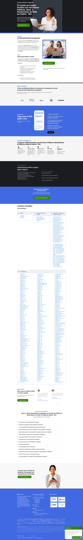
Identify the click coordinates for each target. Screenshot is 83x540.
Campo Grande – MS (23, 343)
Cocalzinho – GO (23, 360)
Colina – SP (22, 361)
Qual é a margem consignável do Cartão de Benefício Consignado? (32, 434)
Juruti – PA (39, 326)
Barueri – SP (22, 311)
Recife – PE (57, 293)
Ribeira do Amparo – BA (59, 296)
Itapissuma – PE (40, 310)
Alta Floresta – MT (23, 280)
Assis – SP (22, 302)
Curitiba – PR (22, 371)
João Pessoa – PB (41, 320)
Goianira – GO (40, 280)
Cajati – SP (22, 334)
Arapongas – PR (22, 295)
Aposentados (22, 215)
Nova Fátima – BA (40, 360)
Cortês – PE (22, 367)
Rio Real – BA (57, 303)
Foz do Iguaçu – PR (41, 276)
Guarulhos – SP (40, 288)
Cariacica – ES (22, 350)
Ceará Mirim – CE (23, 358)
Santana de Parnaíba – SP (59, 318)
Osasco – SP (40, 367)
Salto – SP (57, 309)
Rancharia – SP (57, 292)
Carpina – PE (22, 351)
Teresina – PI (57, 360)
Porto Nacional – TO (58, 285)
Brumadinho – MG (23, 325)
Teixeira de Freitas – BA (59, 359)
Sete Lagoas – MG (58, 345)
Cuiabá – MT (22, 370)
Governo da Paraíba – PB (57, 230)
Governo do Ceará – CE (57, 221)
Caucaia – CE (22, 354)
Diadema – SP (22, 376)
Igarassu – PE (40, 292)
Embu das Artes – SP (23, 378)
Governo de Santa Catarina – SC (58, 239)
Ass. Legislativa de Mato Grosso (58, 245)
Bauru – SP (22, 312)
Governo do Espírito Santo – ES (58, 223)
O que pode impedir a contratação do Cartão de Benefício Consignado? (33, 456)
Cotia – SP (22, 368)
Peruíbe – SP (40, 377)
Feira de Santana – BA (23, 379)
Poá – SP (56, 279)
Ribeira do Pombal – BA (59, 297)
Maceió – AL (40, 342)
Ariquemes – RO (22, 300)
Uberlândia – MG (58, 369)
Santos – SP (57, 321)
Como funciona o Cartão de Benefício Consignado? (29, 422)
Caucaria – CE (22, 355)
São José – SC (57, 327)
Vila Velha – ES (57, 379)
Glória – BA (39, 278)
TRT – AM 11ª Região (56, 263)
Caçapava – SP (22, 328)
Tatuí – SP (56, 355)
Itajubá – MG (40, 302)
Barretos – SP (22, 310)
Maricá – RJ (39, 346)
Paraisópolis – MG (41, 370)
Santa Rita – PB (57, 317)
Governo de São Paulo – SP (57, 240)
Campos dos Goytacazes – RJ (25, 345)
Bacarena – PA (22, 304)
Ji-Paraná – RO (40, 319)
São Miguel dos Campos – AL (60, 334)
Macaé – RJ (39, 338)
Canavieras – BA (23, 346)
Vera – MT (57, 376)
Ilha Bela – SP (40, 293)
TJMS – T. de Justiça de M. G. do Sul (59, 255)
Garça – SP (39, 277)
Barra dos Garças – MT (24, 308)
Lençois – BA (40, 329)
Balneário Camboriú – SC (24, 305)
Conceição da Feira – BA (24, 363)
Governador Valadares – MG (42, 284)
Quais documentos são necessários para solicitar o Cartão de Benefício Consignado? (35, 451)
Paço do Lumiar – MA (41, 368)
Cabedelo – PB (22, 326)
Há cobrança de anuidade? (24, 444)
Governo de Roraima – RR (57, 238)
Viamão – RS (57, 378)
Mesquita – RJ (40, 350)
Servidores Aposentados (41, 219)
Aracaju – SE (22, 292)
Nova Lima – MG (40, 362)
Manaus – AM (40, 344)
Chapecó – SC (22, 359)
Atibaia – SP (22, 303)
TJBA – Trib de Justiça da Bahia (58, 252)
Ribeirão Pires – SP (58, 300)
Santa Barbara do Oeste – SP (59, 311)
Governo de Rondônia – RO (57, 237)
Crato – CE (22, 369)
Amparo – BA (22, 284)
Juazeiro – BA (40, 321)
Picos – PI (39, 379)
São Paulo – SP (57, 335)
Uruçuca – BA (57, 370)
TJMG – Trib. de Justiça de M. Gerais (59, 256)
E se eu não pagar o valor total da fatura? (27, 446)
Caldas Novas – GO (23, 335)
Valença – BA (57, 371)
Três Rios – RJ (57, 362)
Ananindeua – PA (23, 285)
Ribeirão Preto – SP (58, 301)
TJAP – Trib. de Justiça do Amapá (58, 249)
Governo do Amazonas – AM (57, 219)
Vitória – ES (57, 380)
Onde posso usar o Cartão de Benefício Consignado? (29, 439)
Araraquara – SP (22, 296)
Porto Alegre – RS (58, 283)
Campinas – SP (22, 342)
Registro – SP (57, 295)
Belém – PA (22, 313)
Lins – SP (39, 334)
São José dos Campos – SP (59, 329)
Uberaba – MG (57, 368)
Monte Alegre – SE (41, 352)
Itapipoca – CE (40, 309)
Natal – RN (39, 355)
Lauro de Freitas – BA (41, 328)
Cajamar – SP (22, 333)
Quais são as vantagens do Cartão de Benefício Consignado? (31, 424)
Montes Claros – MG (41, 353)
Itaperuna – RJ (40, 305)
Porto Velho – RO (58, 287)
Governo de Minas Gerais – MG (58, 229)
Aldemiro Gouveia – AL (23, 278)
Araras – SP (22, 297)
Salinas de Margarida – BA (59, 308)
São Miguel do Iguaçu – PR (59, 333)
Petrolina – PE (40, 378)
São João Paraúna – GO (59, 326)
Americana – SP (22, 283)
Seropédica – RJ (57, 342)
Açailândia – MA (22, 275)
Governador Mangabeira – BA (42, 283)
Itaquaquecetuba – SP (41, 311)
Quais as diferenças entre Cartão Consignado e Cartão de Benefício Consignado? (35, 429)
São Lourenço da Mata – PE (59, 330)
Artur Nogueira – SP (23, 301)
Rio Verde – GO (57, 304)
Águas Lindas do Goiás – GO (24, 276)
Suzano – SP (57, 352)
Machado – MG (40, 343)
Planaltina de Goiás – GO (59, 278)
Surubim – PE (57, 351)
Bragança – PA (22, 321)
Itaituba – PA (40, 301)
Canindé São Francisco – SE (24, 338)
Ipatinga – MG (40, 296)
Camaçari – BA (22, 336)
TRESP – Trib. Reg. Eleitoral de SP (58, 262)
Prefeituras (23, 271)
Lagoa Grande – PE (41, 327)
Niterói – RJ (39, 359)
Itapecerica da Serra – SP (42, 304)
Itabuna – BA (40, 300)
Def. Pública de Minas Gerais (57, 247)
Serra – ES (57, 343)
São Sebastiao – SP (58, 337)
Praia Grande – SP (58, 288)
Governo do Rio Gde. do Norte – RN (58, 236)
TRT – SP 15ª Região (56, 265)
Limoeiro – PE (40, 330)
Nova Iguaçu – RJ (40, 361)
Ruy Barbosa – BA (58, 305)
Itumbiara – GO (40, 313)
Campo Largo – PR (23, 344)
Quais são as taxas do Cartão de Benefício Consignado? (30, 441)
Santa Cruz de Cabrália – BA (59, 313)
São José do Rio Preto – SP (59, 328)
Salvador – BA (57, 310)
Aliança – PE (22, 279)
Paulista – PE (40, 375)
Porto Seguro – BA (58, 286)
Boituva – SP (22, 320)
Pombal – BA (57, 280)
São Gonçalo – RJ (58, 325)
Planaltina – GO (57, 277)
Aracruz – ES (22, 293)
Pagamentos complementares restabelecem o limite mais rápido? (32, 449)
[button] (18, 100)
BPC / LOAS (22, 217)
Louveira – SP (40, 336)
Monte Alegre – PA (41, 351)
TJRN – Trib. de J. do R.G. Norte (58, 257)
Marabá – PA (40, 345)
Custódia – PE (22, 375)
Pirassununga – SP (58, 276)
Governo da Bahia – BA (56, 220)
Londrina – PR (40, 335)
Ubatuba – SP (57, 367)
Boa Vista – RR (22, 319)
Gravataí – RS (40, 285)
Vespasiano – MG (58, 377)
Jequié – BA (39, 318)
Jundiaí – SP (40, 325)
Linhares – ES (40, 333)
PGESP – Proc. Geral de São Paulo (58, 248)
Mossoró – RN (40, 354)
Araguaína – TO (22, 294)
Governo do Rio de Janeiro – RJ (58, 235)
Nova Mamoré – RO (41, 363)
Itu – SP (39, 312)
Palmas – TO (40, 369)
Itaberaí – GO (40, 297)
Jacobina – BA (40, 317)
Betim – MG (22, 318)
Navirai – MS (40, 358)
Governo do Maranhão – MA (57, 226)
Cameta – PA (22, 337)
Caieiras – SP (22, 330)
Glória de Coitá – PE (41, 279)
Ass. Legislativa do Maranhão (58, 244)
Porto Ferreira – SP (58, 284)
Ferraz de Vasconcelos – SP (24, 380)
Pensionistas (22, 216)
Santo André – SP (58, 320)
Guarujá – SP (40, 287)
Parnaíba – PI (40, 371)
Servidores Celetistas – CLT (41, 218)
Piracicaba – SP (57, 275)
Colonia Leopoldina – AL (24, 362)
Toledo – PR (57, 361)
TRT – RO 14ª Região (56, 264)
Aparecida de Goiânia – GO (24, 288)
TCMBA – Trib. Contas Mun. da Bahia (59, 261)
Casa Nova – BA (22, 352)
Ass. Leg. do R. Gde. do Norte (57, 246)
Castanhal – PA (22, 353)
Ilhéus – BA (39, 294)
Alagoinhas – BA (23, 277)
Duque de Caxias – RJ (23, 377)
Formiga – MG (40, 275)
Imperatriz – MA (40, 295)
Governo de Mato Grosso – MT (58, 227)
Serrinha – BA (57, 344)
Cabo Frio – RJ (22, 327)
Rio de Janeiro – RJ (58, 302)
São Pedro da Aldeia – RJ (59, 336)
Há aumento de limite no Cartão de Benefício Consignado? (30, 436)
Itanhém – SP (40, 303)
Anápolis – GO (22, 287)
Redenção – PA (57, 294)
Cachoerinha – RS (23, 329)
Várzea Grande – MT (58, 375)
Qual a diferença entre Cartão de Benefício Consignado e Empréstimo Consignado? (35, 431)
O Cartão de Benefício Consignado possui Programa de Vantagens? (32, 427)
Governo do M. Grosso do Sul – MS (58, 228)
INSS (21, 213)
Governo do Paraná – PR (57, 231)
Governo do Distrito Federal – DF (58, 222)
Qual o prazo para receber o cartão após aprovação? (29, 454)
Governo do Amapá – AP (57, 218)
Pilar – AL (39, 380)
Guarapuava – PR (40, 286)
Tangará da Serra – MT (59, 354)
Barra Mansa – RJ (23, 309)
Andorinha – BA (22, 286)
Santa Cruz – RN (57, 312)
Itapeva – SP (40, 308)
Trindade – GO (57, 363)
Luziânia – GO (40, 337)
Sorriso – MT (57, 350)
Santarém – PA (57, 319)
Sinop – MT (57, 346)
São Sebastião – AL (58, 338)
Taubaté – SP (57, 358)
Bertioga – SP (22, 317)
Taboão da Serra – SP (58, 353)
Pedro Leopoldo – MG (41, 376)
